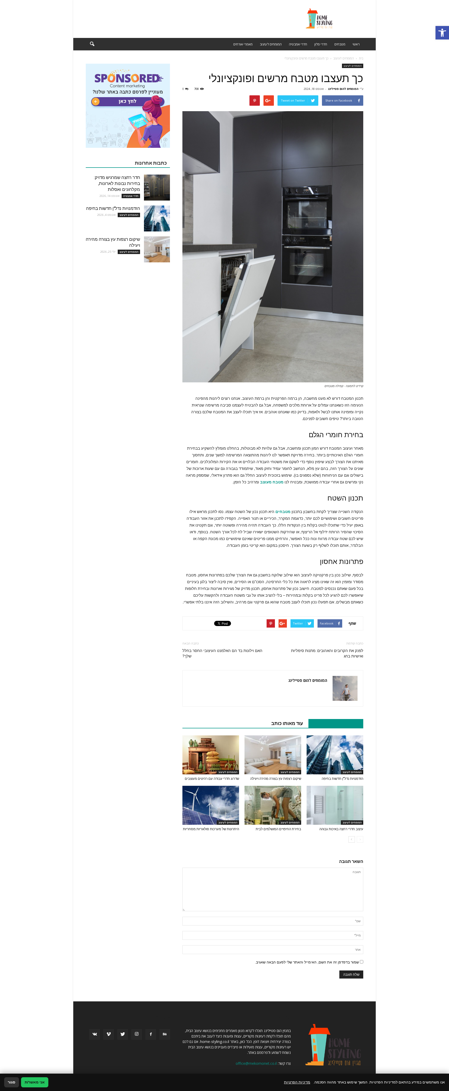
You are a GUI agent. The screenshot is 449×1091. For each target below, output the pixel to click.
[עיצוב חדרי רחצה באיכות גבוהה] (335, 805)
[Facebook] (151, 1034)
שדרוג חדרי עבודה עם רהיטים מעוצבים (212, 779)
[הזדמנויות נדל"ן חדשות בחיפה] (335, 754)
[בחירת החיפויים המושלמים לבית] (273, 805)
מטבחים (339, 44)
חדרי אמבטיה (298, 44)
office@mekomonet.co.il (256, 1063)
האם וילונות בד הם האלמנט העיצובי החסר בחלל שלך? (222, 653)
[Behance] (165, 1034)
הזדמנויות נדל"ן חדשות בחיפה (342, 779)
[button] (442, 32)
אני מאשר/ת (35, 1082)
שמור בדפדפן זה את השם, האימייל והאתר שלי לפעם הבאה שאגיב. (307, 962)
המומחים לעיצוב (271, 44)
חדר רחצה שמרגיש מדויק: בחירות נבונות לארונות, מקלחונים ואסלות (117, 183)
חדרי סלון (320, 44)
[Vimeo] (108, 1034)
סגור (11, 1082)
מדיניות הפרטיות (297, 1082)
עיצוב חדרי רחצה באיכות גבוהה (341, 829)
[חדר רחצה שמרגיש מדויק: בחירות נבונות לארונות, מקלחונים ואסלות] (157, 188)
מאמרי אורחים (243, 44)
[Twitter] (122, 1034)
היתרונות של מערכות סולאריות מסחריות (211, 829)
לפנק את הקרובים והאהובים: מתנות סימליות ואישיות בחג (327, 653)
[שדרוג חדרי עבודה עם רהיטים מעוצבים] (210, 754)
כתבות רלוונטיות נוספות (333, 723)
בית (361, 58)
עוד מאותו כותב (287, 723)
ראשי (356, 44)
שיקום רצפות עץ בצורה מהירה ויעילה (275, 779)
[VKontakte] (94, 1034)
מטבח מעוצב (271, 482)
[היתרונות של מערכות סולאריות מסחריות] (210, 805)
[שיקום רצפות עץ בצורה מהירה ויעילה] (273, 754)
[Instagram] (136, 1034)
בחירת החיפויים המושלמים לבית (278, 829)
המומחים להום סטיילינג (343, 89)
